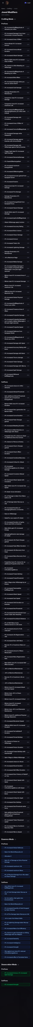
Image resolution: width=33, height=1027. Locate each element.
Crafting (9, 8)
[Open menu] (3, 2)
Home (3, 8)
